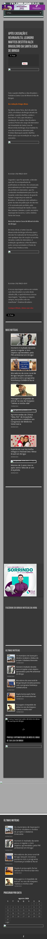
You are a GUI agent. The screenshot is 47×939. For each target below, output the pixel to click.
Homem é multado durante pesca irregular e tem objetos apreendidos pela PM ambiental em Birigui (23, 351)
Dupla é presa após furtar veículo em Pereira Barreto (26, 869)
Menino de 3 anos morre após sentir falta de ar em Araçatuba (22, 467)
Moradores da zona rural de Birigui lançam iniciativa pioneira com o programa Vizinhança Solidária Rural (23, 376)
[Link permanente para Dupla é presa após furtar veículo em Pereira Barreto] (11, 696)
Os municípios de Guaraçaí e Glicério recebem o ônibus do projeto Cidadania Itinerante (27, 658)
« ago (7, 922)
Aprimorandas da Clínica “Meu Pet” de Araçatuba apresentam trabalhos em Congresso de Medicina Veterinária (22, 419)
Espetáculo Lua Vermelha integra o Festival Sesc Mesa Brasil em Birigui (23, 451)
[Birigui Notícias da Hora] (23, 4)
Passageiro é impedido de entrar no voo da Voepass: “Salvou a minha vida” (22, 400)
